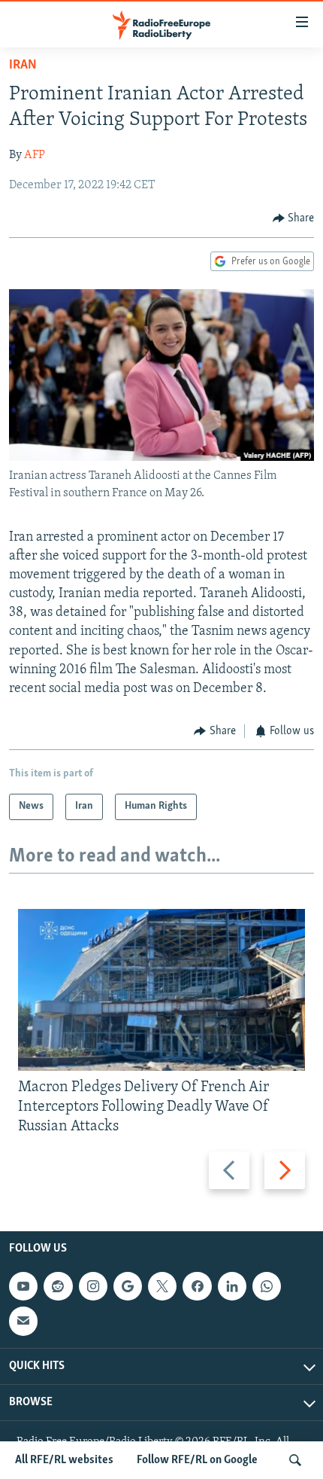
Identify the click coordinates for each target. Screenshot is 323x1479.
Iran (23, 65)
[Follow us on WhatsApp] (266, 1286)
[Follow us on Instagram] (93, 1286)
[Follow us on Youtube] (23, 1286)
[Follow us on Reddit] (58, 1286)
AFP (34, 155)
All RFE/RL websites (64, 1460)
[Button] (294, 218)
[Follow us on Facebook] (197, 1286)
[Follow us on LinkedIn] (232, 1286)
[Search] (295, 1460)
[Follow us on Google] (127, 1286)
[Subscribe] (23, 1321)
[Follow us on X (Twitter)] (162, 1286)
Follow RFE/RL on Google (197, 1460)
